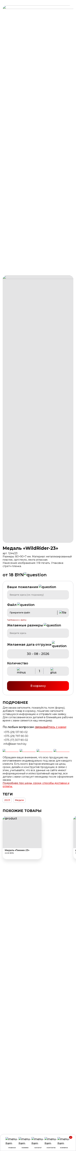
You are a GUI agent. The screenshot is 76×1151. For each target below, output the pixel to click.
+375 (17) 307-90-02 (16, 740)
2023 (7, 800)
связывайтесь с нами (50, 727)
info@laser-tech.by (15, 743)
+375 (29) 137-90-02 (16, 732)
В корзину (38, 686)
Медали (19, 800)
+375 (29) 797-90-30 (16, 736)
